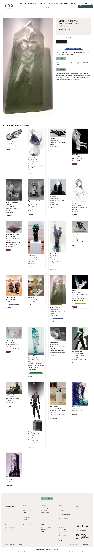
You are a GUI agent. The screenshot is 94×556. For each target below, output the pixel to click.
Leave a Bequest (9, 527)
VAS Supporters (9, 529)
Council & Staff (62, 529)
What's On (22, 3)
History (60, 538)
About (47, 7)
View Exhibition (61, 58)
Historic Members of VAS (63, 532)
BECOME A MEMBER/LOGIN (83, 6)
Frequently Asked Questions (9, 507)
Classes (60, 508)
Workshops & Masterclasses (62, 511)
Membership (64, 3)
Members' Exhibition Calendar (28, 504)
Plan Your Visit (33, 3)
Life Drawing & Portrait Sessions (64, 515)
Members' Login (45, 508)
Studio (72, 3)
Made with (73, 544)
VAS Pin (43, 524)
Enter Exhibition (45, 515)
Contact (60, 524)
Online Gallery (53, 3)
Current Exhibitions (28, 510)
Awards (25, 519)
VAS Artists (79, 508)
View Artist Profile (61, 42)
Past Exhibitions (27, 517)
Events (24, 512)
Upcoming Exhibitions (28, 515)
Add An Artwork (45, 512)
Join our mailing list (47, 498)
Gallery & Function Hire (29, 524)
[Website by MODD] (90, 544)
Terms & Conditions (81, 506)
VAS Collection (62, 535)
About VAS (61, 527)
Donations (7, 524)
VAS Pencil (43, 531)
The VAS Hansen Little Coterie (64, 504)
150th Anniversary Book (47, 527)
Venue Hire (43, 3)
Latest (60, 540)
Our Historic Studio (63, 518)
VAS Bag (43, 529)
